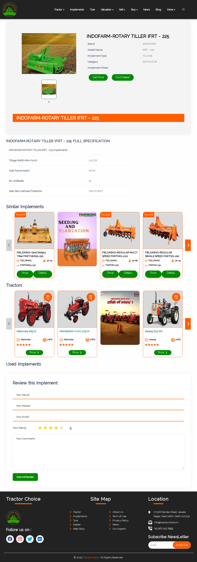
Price (25, 272)
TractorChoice (90, 557)
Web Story (79, 528)
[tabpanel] (49, 89)
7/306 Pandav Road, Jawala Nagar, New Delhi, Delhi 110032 (172, 514)
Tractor (77, 512)
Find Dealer (123, 77)
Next (188, 245)
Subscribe (182, 545)
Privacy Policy (121, 520)
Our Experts (119, 528)
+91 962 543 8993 (163, 528)
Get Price (98, 77)
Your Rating (19, 427)
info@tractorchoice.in (166, 522)
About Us (118, 512)
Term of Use (119, 516)
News (146, 9)
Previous (9, 245)
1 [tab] (49, 102)
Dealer (77, 524)
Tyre (92, 9)
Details (42, 272)
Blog (158, 9)
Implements (77, 9)
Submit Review (25, 476)
